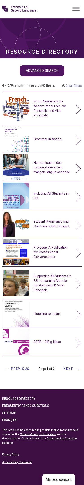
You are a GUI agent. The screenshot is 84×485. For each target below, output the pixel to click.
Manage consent (59, 479)
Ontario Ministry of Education (38, 434)
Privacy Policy (10, 454)
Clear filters (74, 85)
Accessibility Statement (17, 462)
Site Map (9, 413)
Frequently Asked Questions (25, 406)
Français (9, 420)
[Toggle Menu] (76, 9)
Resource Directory (18, 398)
